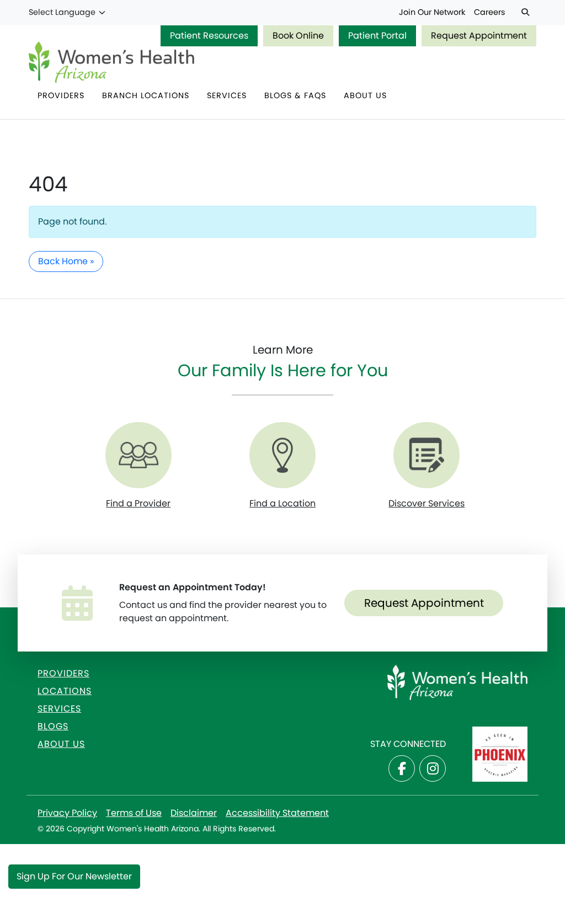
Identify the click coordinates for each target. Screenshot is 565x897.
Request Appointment (479, 35)
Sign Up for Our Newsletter (74, 876)
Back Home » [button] (66, 261)
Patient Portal (377, 35)
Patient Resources (209, 35)
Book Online (298, 35)
